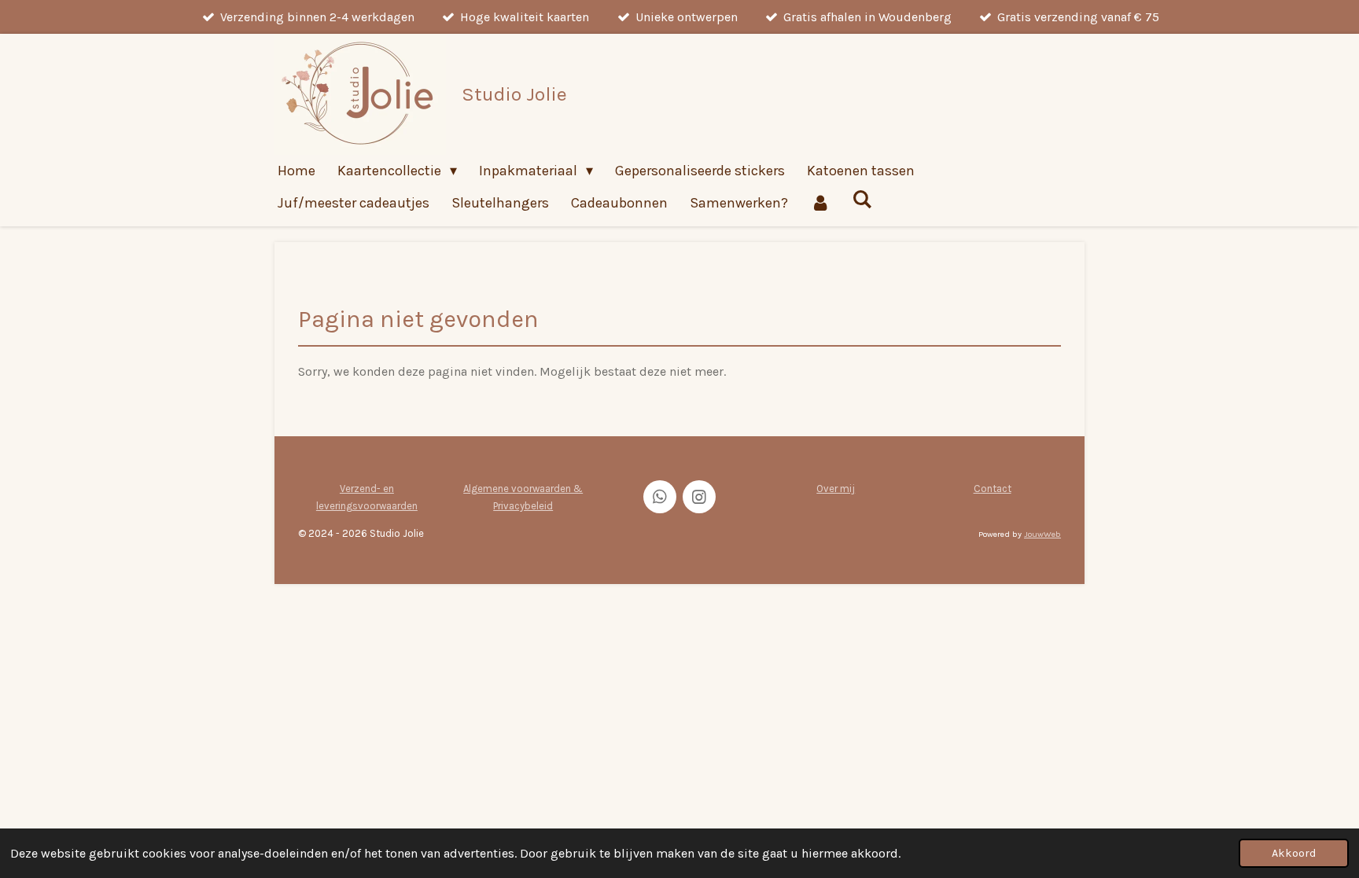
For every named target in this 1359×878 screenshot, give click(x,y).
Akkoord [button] (1294, 853)
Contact (992, 488)
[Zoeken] (861, 199)
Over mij (835, 488)
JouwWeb (1042, 534)
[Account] (820, 203)
